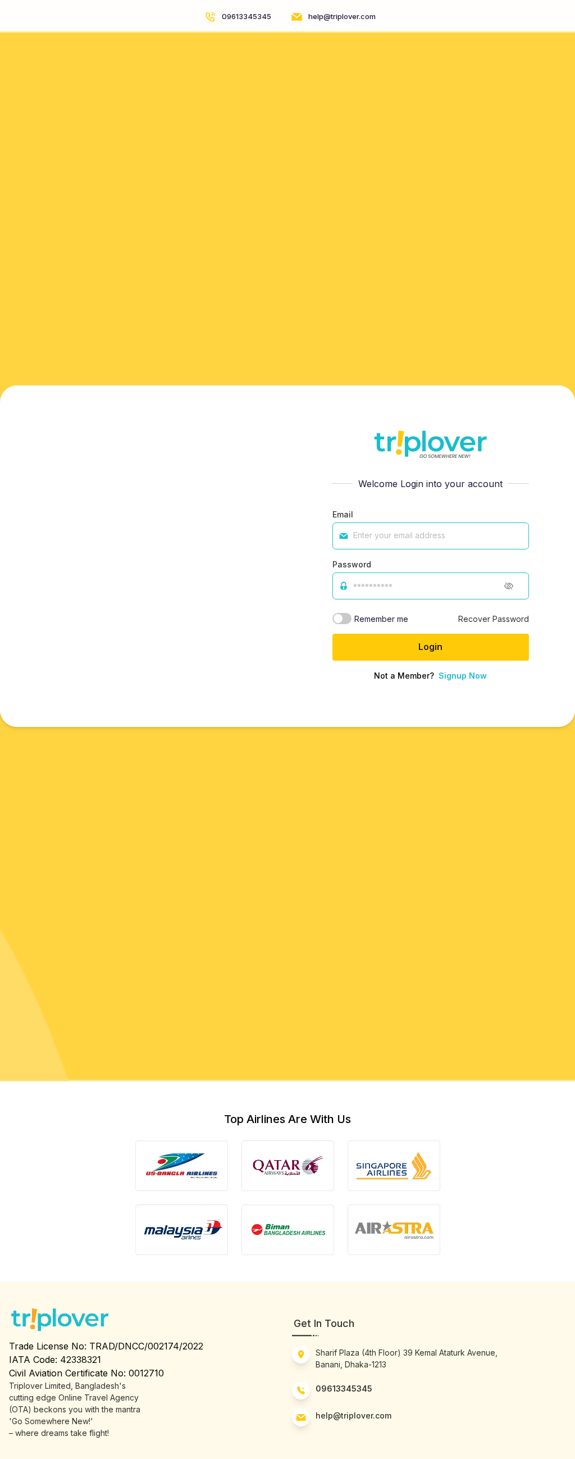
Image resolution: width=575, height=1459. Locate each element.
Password (351, 564)
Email (342, 514)
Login (430, 646)
